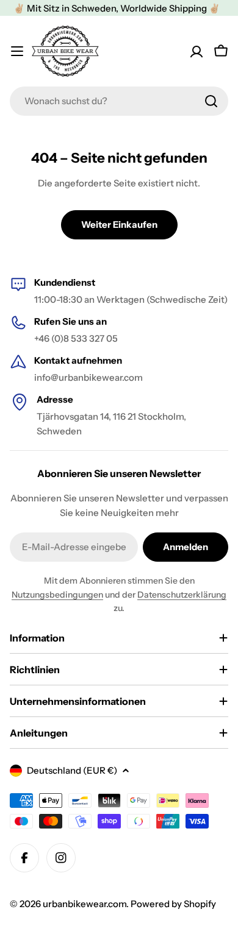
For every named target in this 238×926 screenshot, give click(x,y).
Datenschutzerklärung (181, 594)
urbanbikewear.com (84, 904)
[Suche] (211, 101)
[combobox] (119, 101)
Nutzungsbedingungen (57, 594)
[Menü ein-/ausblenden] (17, 51)
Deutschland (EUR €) (72, 770)
